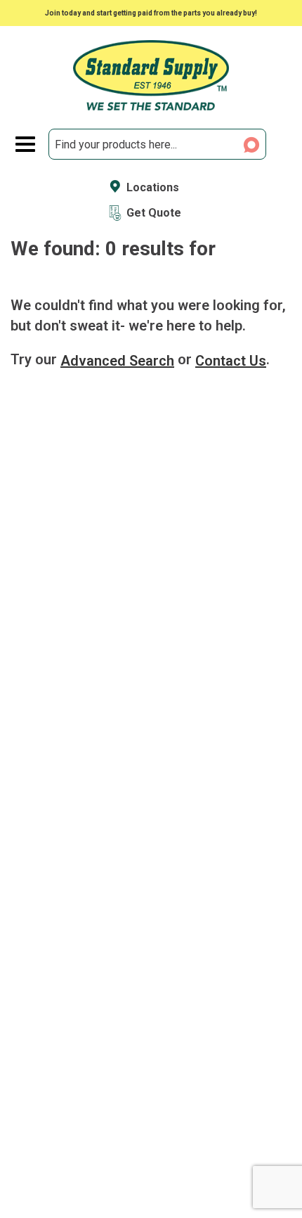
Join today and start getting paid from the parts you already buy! (151, 13)
